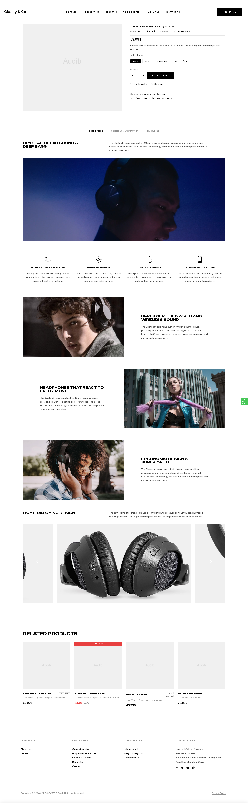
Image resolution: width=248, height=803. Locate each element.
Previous (37, 562)
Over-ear (160, 94)
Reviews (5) (153, 131)
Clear (185, 61)
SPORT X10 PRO (137, 694)
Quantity (134, 69)
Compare (158, 84)
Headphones (154, 98)
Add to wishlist (141, 84)
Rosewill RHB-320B (89, 693)
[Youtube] (188, 767)
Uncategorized (148, 94)
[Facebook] (193, 767)
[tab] (96, 131)
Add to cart (161, 75)
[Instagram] (177, 767)
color (133, 55)
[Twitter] (182, 767)
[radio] (135, 61)
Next (211, 562)
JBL (139, 31)
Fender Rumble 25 (37, 693)
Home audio (166, 98)
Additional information (124, 131)
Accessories (141, 98)
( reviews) (163, 31)
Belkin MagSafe (190, 693)
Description (96, 131)
